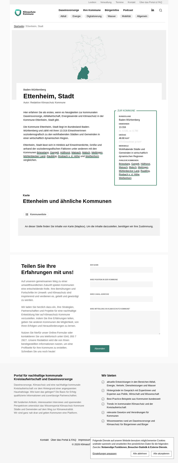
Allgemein (142, 16)
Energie (77, 16)
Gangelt (54, 152)
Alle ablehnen (140, 453)
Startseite (19, 26)
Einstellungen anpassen (105, 454)
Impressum (84, 439)
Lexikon (92, 2)
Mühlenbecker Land (34, 156)
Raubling (52, 156)
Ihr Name (94, 265)
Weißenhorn (92, 156)
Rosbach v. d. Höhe (69, 156)
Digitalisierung (94, 16)
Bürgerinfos (112, 10)
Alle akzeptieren (161, 453)
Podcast (128, 10)
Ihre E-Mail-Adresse (99, 294)
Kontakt (131, 2)
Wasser (112, 16)
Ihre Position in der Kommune (104, 280)
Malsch (86, 152)
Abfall (63, 16)
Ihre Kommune (92, 10)
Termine (120, 2)
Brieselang (43, 152)
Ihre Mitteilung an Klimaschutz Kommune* (110, 309)
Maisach (76, 152)
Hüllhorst (65, 152)
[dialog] (132, 448)
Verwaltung (106, 2)
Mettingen (97, 152)
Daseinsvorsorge (69, 10)
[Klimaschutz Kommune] (25, 13)
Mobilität (126, 16)
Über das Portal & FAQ (150, 2)
